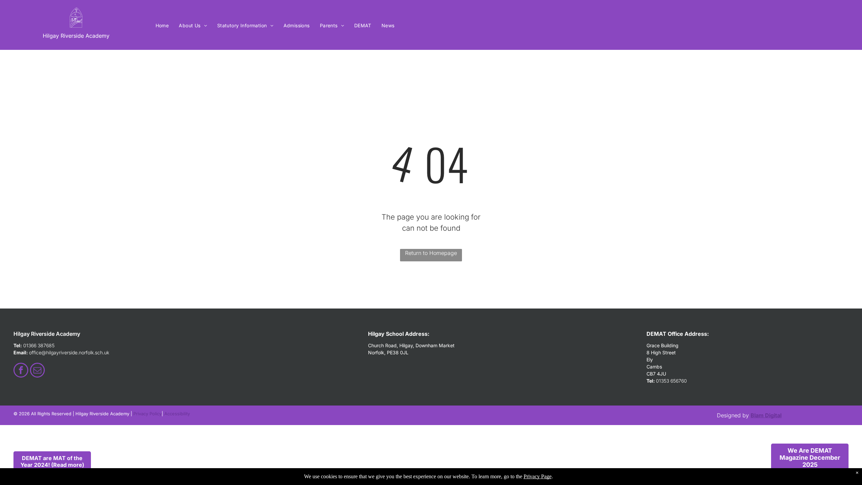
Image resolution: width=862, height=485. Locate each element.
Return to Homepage (431, 253)
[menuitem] (162, 25)
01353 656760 (671, 381)
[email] (37, 371)
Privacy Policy (147, 413)
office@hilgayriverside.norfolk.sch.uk (69, 352)
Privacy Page (538, 476)
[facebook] (20, 371)
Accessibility (177, 413)
